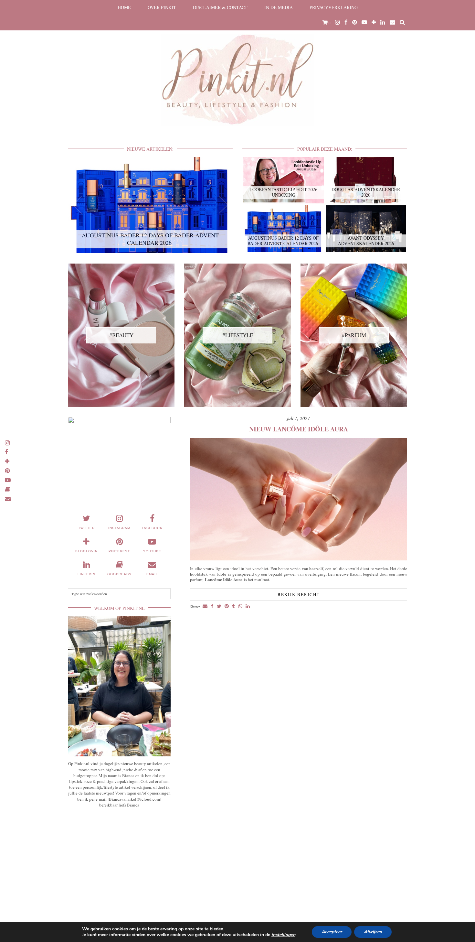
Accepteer (332, 932)
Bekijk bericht (299, 594)
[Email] (392, 22)
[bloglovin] (374, 22)
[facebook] (346, 22)
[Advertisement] (119, 860)
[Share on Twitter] (219, 606)
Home (124, 7)
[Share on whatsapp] (240, 606)
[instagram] (337, 22)
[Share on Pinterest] (226, 606)
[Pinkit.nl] (237, 67)
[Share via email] (205, 606)
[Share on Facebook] (212, 606)
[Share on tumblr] (233, 606)
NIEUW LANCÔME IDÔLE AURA (298, 429)
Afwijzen (373, 932)
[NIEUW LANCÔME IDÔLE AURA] (298, 559)
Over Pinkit (162, 7)
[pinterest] (354, 22)
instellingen (283, 935)
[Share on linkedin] (247, 606)
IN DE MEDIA (278, 7)
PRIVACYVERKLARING (334, 7)
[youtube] (364, 22)
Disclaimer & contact (220, 7)
